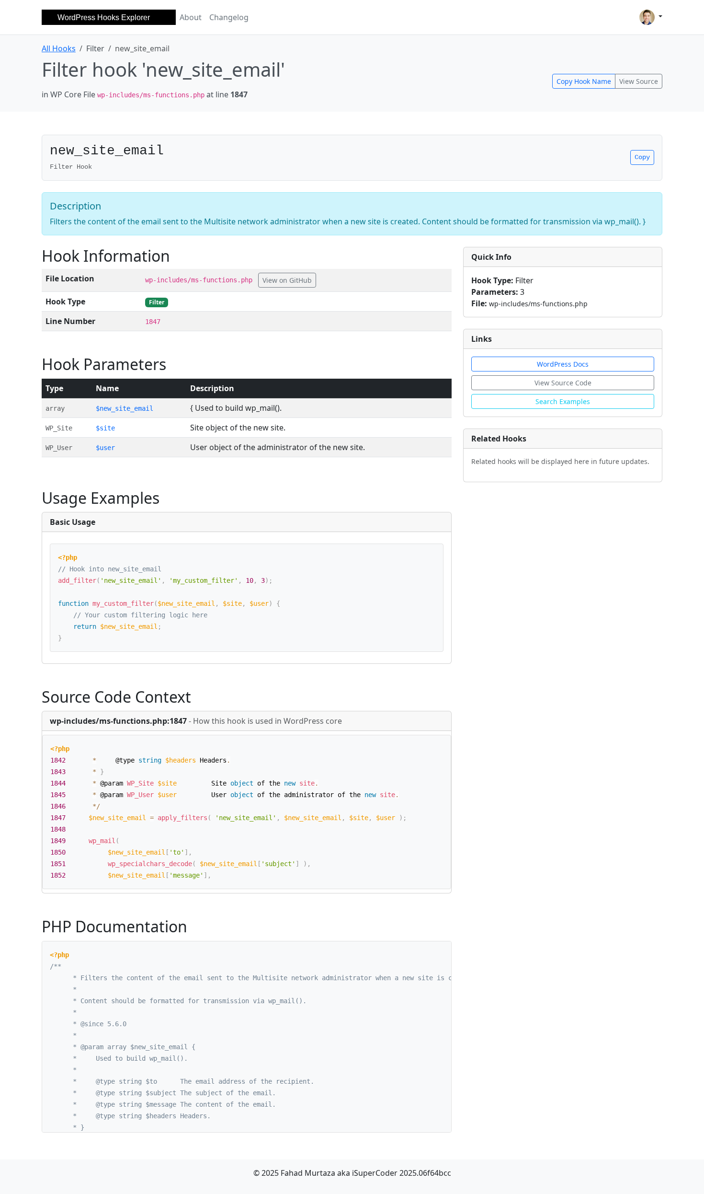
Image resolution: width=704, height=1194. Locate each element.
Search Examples (562, 401)
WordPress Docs (563, 364)
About (191, 17)
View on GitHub (287, 280)
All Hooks (59, 48)
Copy (642, 157)
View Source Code (562, 382)
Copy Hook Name (583, 81)
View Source (638, 81)
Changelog (229, 17)
